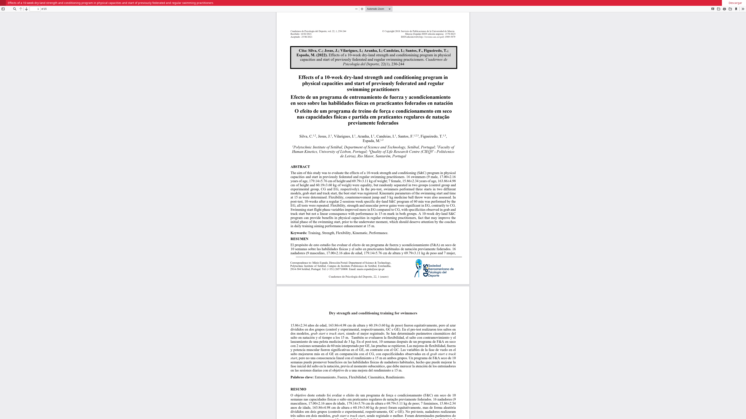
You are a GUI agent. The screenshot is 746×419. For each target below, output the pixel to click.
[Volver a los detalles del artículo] (3, 3)
